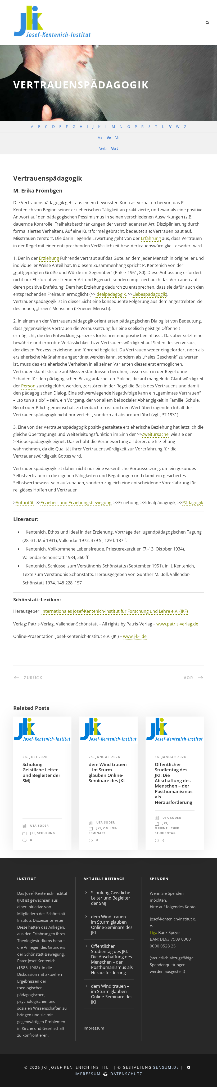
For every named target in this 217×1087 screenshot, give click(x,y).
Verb (102, 148)
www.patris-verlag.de (177, 624)
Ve (109, 137)
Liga (153, 932)
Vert (114, 148)
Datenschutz (126, 1073)
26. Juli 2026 (35, 757)
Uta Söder (39, 825)
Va (100, 137)
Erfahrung (151, 238)
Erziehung (49, 258)
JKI (32, 833)
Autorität (25, 503)
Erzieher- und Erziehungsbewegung (75, 503)
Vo (117, 137)
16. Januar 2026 (171, 757)
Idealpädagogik (111, 294)
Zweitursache (155, 434)
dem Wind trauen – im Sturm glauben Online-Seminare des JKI (108, 772)
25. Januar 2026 (104, 757)
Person (28, 386)
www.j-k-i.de (135, 636)
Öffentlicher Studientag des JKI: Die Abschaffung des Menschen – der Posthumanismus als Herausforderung (173, 783)
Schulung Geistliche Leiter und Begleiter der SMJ (41, 772)
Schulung (46, 833)
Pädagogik (192, 503)
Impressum (94, 1028)
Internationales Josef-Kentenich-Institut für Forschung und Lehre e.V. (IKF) (115, 611)
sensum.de (166, 1067)
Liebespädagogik (149, 294)
